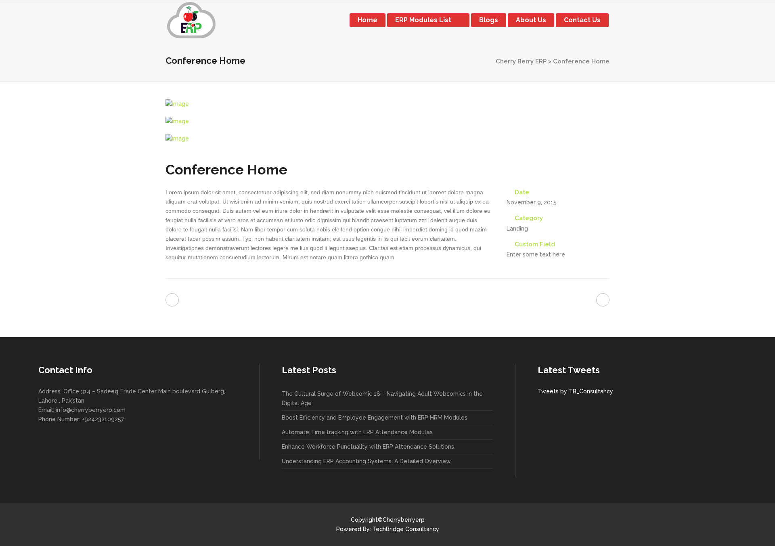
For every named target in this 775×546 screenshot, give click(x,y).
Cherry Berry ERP (521, 61)
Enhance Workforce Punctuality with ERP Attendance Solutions (368, 446)
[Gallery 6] (387, 138)
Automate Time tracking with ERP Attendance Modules (357, 432)
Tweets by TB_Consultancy (575, 391)
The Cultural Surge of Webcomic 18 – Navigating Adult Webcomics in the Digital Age (382, 398)
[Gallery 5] (387, 121)
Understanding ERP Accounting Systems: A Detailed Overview (366, 461)
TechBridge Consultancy (406, 529)
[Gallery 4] (387, 104)
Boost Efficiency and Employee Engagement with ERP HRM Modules (374, 417)
